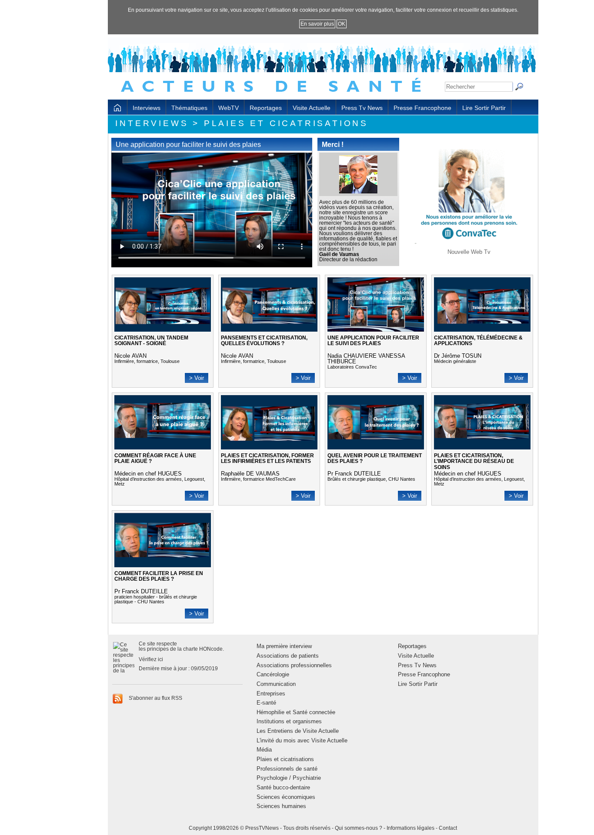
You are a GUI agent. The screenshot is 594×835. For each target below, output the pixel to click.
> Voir (196, 378)
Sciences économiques (286, 797)
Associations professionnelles (294, 665)
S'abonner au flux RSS (154, 698)
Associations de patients (288, 655)
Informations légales (410, 828)
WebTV (228, 107)
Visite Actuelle (311, 107)
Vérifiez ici (151, 659)
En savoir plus (317, 24)
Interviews (146, 107)
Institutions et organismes (289, 721)
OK (341, 24)
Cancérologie (273, 674)
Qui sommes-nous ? (358, 828)
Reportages (266, 107)
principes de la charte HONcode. (185, 649)
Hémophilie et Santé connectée (296, 712)
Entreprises (271, 693)
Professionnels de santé (287, 768)
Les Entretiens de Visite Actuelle (298, 731)
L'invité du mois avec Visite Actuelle (302, 740)
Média (264, 749)
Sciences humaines (281, 806)
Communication (276, 684)
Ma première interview (284, 646)
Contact (448, 828)
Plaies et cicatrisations (285, 759)
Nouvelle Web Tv (469, 252)
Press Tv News (362, 107)
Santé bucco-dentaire (283, 787)
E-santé (266, 702)
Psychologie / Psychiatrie (289, 778)
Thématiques (189, 107)
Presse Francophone (422, 107)
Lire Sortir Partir (484, 107)
